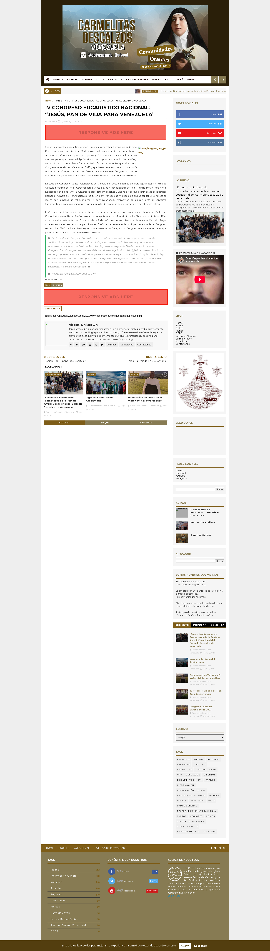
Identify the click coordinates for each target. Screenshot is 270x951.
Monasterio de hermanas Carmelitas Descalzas (205, 512)
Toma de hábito (187, 826)
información (185, 785)
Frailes (72, 79)
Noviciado (197, 800)
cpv (179, 775)
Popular (200, 625)
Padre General (187, 806)
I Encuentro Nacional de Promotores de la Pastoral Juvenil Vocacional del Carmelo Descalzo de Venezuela (196, 91)
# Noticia (57, 285)
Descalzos (193, 775)
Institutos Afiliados (186, 336)
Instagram (181, 478)
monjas (214, 795)
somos (210, 816)
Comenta (217, 625)
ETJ (200, 780)
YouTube (180, 475)
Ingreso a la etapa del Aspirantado (99, 399)
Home (48, 100)
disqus (105, 423)
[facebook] (211, 848)
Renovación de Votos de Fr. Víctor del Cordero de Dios (145, 399)
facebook (146, 423)
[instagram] (219, 848)
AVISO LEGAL (82, 848)
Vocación (209, 831)
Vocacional (161, 79)
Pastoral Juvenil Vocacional (196, 811)
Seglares (196, 816)
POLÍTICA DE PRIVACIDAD (110, 848)
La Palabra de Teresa (191, 795)
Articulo (213, 759)
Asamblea (183, 764)
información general (191, 790)
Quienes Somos (201, 535)
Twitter (179, 470)
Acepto (185, 945)
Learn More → (175, 895)
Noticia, (79, 121)
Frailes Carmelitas (202, 522)
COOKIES (64, 848)
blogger (64, 423)
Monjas (87, 79)
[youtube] (224, 848)
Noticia (58, 100)
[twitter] (215, 848)
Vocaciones (127, 344)
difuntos (209, 775)
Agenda (199, 759)
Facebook (181, 473)
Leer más (200, 945)
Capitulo (200, 764)
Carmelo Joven (137, 79)
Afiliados (115, 79)
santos (181, 816)
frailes (91, 374)
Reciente (182, 625)
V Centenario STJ (188, 831)
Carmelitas (184, 769)
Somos (58, 79)
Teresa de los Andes (190, 821)
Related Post (53, 366)
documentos (185, 780)
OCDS (100, 79)
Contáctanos (184, 79)
